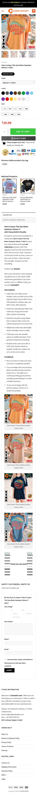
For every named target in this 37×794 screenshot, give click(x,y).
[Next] (32, 31)
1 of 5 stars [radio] (7, 610)
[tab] (18, 214)
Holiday (4, 62)
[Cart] (33, 11)
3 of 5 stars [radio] (9, 613)
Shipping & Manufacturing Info (14, 220)
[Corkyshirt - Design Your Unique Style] (18, 10)
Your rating (8, 607)
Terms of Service (7, 746)
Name (6, 639)
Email (6, 649)
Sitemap (4, 750)
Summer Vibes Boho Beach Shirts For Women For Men (26, 199)
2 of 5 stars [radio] (17, 610)
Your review (8, 622)
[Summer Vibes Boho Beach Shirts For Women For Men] (27, 186)
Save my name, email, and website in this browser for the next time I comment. (18, 662)
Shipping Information (8, 767)
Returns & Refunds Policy (10, 738)
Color (3, 88)
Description (7, 215)
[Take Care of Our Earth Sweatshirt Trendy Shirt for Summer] (9, 186)
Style (3, 78)
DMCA (3, 775)
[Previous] (4, 31)
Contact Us (5, 763)
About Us (4, 734)
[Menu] (2, 10)
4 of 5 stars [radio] (22, 613)
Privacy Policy (6, 742)
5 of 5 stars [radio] (9, 617)
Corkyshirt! (15, 285)
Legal (3, 779)
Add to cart (23, 131)
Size (3, 104)
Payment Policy (6, 771)
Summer (4, 164)
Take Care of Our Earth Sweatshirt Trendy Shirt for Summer (9, 199)
